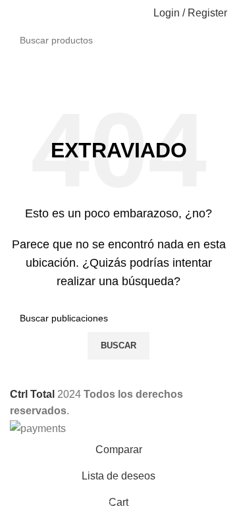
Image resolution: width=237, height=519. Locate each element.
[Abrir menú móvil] (15, 13)
